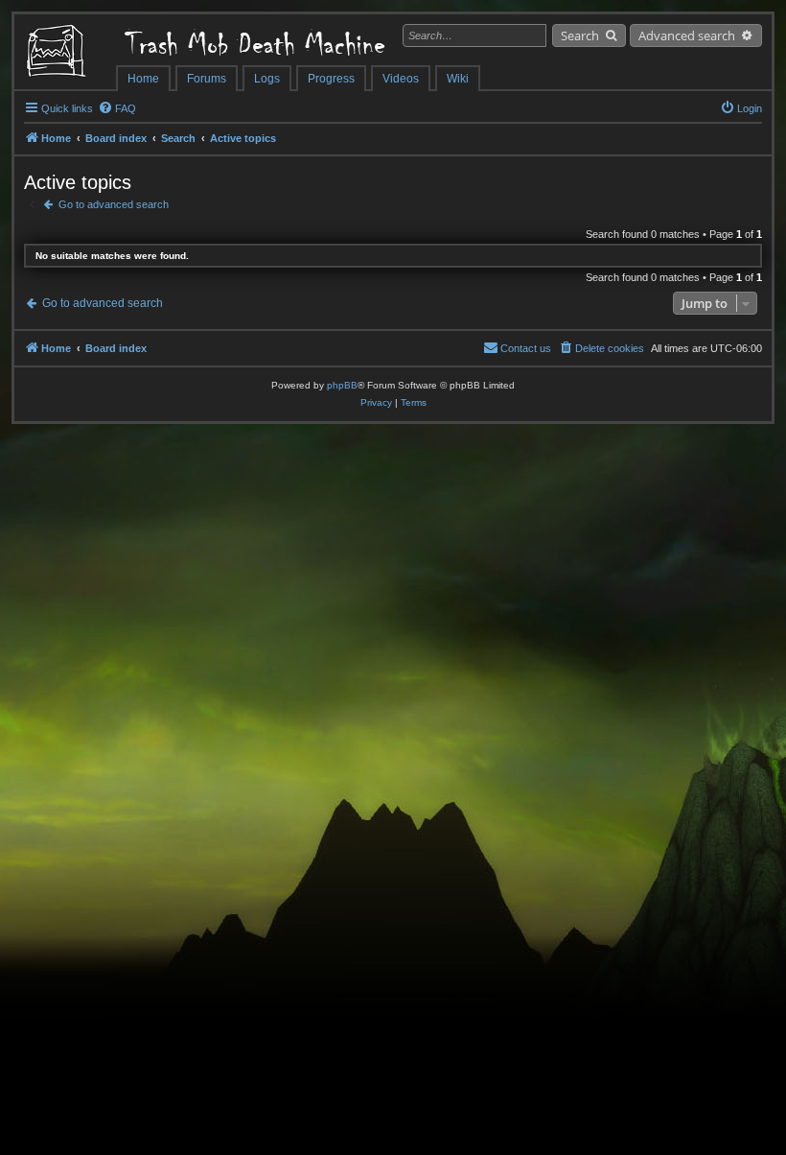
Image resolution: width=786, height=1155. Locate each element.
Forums (206, 78)
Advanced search (686, 35)
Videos (400, 78)
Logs (267, 78)
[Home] (65, 52)
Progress (331, 78)
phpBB (342, 385)
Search (580, 35)
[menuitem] (117, 108)
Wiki (458, 78)
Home (143, 78)
